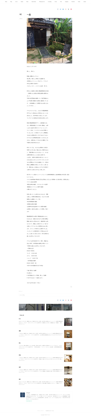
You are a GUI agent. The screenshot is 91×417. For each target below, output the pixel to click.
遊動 (20, 330)
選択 (20, 379)
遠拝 (20, 367)
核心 (20, 343)
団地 (20, 355)
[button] (6, 1)
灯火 (20, 318)
